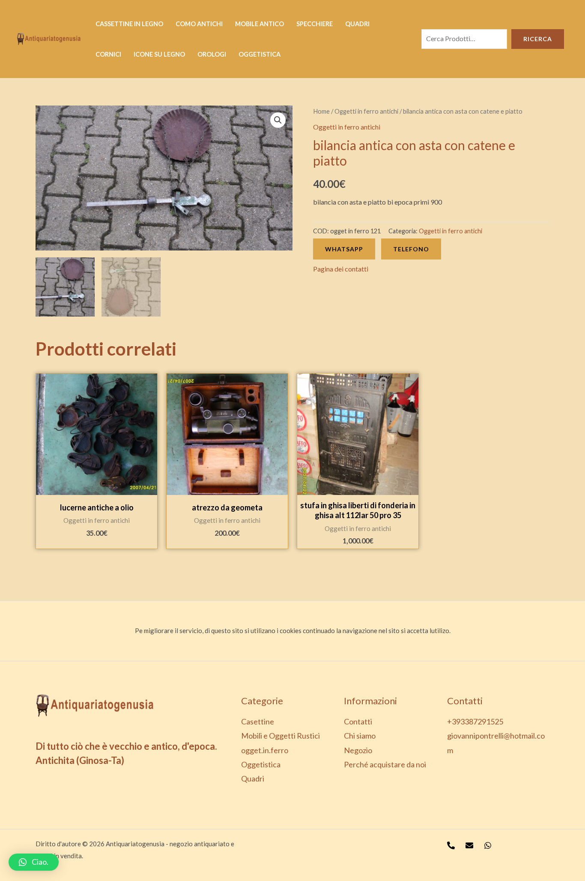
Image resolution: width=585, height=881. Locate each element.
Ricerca (537, 38)
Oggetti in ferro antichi (366, 111)
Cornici (108, 54)
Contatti (358, 721)
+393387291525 (475, 721)
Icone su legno (159, 54)
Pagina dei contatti (340, 269)
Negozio (358, 750)
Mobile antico (259, 23)
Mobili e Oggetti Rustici (280, 735)
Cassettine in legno (129, 23)
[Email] (469, 845)
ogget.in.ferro (264, 750)
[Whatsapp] (488, 845)
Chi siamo (360, 735)
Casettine (257, 721)
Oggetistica (260, 54)
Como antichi (199, 23)
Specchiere (314, 23)
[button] (34, 862)
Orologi (211, 54)
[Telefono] (451, 845)
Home (321, 111)
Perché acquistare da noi (385, 764)
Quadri (357, 23)
